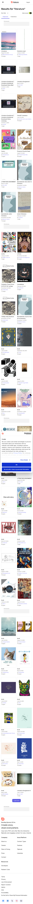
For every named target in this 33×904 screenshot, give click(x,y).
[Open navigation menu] (2, 2)
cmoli (20, 352)
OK (16, 464)
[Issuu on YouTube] (21, 901)
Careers (3, 845)
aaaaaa (4, 702)
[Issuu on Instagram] (17, 901)
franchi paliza (6, 382)
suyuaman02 (22, 413)
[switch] (27, 13)
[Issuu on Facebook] (3, 901)
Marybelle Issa (22, 542)
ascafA (4, 124)
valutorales (5, 289)
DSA (2, 890)
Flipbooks (5, 16)
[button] (4, 13)
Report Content (6, 884)
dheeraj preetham (23, 54)
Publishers (14, 16)
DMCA (3, 887)
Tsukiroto (5, 542)
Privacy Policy (18, 453)
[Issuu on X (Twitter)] (12, 901)
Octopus (21, 217)
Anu (3, 413)
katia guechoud (6, 573)
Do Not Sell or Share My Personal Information (14, 895)
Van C (4, 481)
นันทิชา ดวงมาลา (6, 257)
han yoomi (5, 763)
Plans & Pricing (5, 849)
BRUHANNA (5, 794)
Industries (20, 853)
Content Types (21, 841)
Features (19, 845)
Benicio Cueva (22, 187)
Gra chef (21, 85)
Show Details (24, 460)
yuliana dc (21, 287)
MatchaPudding (22, 512)
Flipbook (19, 849)
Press (3, 853)
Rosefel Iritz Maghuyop (24, 257)
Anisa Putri (21, 763)
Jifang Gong (5, 672)
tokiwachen (21, 672)
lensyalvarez (6, 154)
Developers (4, 865)
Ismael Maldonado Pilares (9, 733)
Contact (3, 857)
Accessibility (4, 892)
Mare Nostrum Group (8, 54)
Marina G (5, 512)
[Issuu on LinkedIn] (8, 901)
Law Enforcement (6, 882)
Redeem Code (5, 869)
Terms (3, 876)
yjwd (4, 88)
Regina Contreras (23, 573)
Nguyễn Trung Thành (23, 382)
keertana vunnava (23, 603)
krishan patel (22, 733)
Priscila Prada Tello (23, 154)
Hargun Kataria (6, 641)
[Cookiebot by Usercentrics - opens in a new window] (24, 434)
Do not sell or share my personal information (16, 469)
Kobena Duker (22, 641)
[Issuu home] (14, 2)
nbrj (19, 702)
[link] (28, 2)
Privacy (3, 879)
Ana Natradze (6, 352)
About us (3, 841)
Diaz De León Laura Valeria (25, 119)
